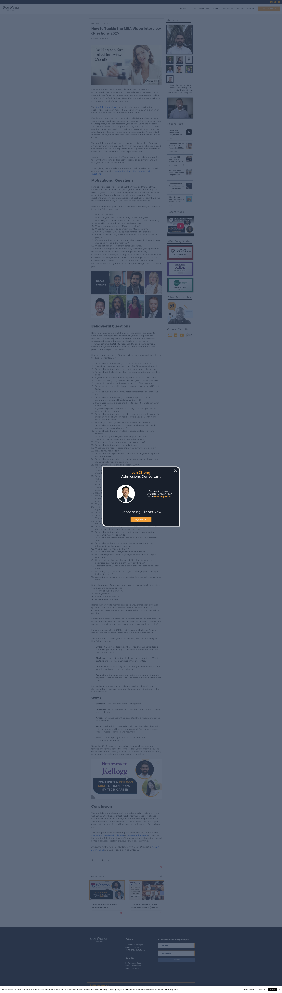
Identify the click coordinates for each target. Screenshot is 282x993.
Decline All (261, 989)
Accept (272, 989)
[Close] (279, 989)
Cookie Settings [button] (248, 989)
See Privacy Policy (171, 989)
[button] (175, 470)
